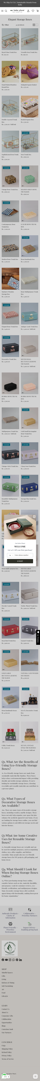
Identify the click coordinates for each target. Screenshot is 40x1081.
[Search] (7, 11)
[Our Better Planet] (17, 11)
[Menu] (2, 11)
